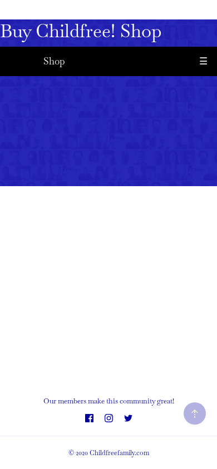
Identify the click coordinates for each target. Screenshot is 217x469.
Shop (54, 61)
